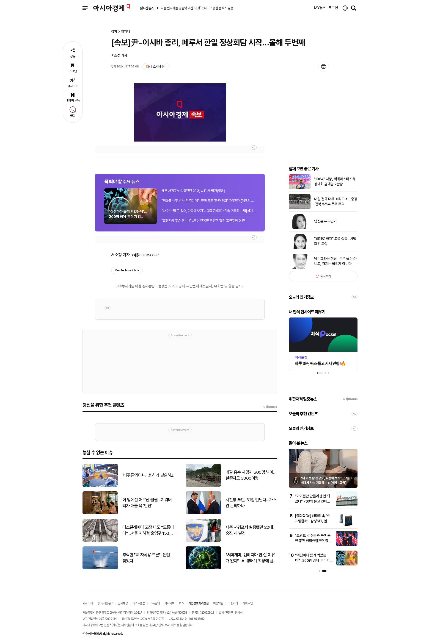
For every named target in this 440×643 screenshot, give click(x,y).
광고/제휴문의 (105, 603)
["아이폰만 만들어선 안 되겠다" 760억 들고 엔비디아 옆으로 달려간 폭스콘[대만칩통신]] (347, 505)
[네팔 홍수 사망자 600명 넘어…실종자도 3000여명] (203, 485)
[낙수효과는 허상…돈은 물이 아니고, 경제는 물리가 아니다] (300, 268)
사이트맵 (247, 603)
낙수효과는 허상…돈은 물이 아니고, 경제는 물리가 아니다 (335, 261)
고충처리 (233, 603)
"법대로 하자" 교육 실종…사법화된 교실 (335, 241)
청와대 (125, 31)
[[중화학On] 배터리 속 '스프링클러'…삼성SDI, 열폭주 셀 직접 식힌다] (347, 525)
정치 (114, 31)
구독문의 (155, 603)
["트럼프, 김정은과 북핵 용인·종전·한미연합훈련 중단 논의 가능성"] (347, 544)
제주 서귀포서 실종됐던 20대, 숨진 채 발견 (250, 530)
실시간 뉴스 (147, 8)
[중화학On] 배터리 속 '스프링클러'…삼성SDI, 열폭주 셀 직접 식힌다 (312, 521)
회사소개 (87, 603)
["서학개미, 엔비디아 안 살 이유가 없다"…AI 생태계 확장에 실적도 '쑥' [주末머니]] (203, 568)
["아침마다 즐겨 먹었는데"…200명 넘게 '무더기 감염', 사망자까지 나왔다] (347, 564)
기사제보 (169, 603)
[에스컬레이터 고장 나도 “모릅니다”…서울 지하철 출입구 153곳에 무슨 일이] (100, 541)
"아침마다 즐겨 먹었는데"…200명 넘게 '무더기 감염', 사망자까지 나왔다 (312, 560)
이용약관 (218, 603)
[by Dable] (269, 407)
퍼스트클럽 (138, 603)
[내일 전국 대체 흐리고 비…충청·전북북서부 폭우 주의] (300, 208)
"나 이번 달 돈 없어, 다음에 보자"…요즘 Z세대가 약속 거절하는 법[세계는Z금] (209, 211)
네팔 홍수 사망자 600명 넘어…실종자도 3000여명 (251, 475)
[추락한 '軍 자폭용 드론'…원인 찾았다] (100, 568)
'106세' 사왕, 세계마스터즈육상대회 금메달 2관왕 (334, 181)
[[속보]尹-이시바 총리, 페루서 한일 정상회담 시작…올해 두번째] (180, 112)
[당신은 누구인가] (300, 228)
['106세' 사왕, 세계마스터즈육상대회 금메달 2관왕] (300, 188)
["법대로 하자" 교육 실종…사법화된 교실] (300, 248)
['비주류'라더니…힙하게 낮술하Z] (100, 485)
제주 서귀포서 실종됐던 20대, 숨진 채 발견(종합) (193, 191)
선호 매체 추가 (158, 66)
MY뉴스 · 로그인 (326, 8)
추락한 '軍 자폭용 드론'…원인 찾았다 (146, 558)
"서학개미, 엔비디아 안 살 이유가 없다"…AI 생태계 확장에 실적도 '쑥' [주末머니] (251, 558)
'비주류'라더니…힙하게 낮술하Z (148, 475)
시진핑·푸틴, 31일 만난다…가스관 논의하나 (251, 503)
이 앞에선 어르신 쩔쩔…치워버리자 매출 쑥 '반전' (146, 503)
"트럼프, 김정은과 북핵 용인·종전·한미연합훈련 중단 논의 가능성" (313, 540)
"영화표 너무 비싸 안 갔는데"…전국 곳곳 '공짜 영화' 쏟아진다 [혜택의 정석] (209, 201)
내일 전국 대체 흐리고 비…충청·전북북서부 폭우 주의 (335, 201)
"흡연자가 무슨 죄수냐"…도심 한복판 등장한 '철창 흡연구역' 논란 (203, 221)
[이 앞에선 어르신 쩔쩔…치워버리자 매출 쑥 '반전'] (100, 513)
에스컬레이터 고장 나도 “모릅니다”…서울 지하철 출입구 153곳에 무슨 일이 (148, 531)
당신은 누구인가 (325, 221)
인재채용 (123, 603)
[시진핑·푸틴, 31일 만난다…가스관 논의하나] (203, 513)
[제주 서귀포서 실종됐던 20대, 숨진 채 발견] (203, 541)
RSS (181, 603)
